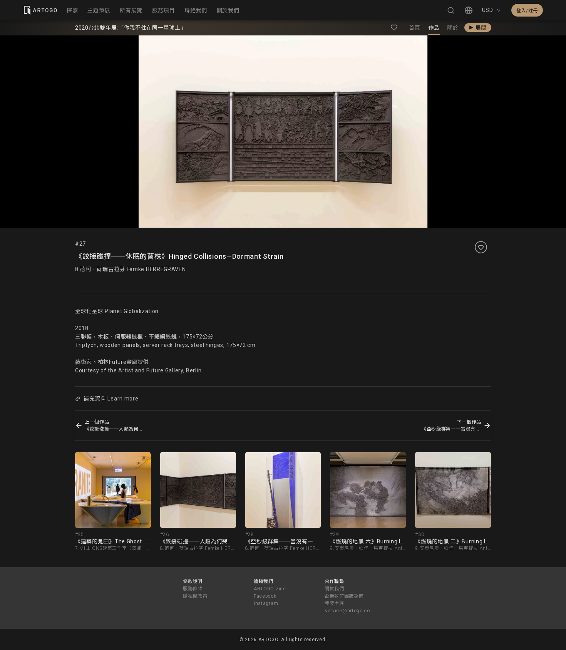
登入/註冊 (527, 10)
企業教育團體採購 (344, 596)
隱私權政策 (195, 596)
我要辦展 (334, 603)
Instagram (266, 603)
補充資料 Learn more (111, 398)
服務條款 (193, 588)
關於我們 (334, 588)
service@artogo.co (347, 610)
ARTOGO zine (270, 588)
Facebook (265, 596)
